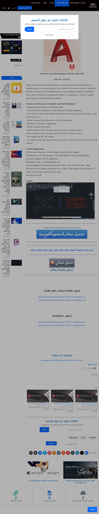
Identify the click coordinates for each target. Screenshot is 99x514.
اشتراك (29, 29)
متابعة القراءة (49, 35)
